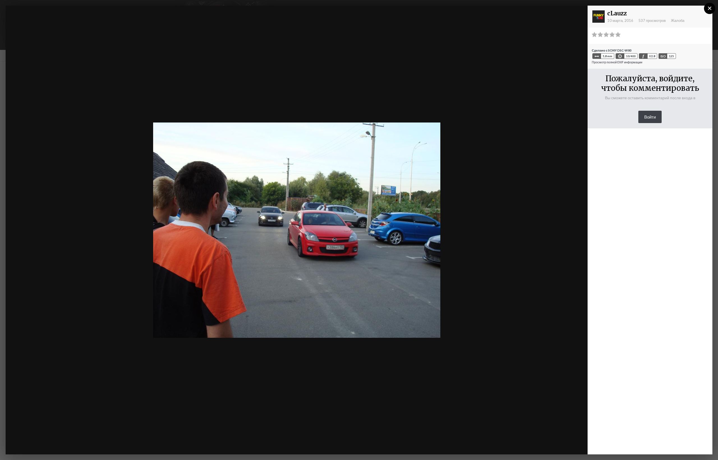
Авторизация (514, 15)
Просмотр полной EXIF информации (617, 62)
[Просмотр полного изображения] (578, 15)
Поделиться (565, 444)
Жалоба (677, 20)
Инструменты (523, 444)
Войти (650, 116)
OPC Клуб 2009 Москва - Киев (60, 20)
